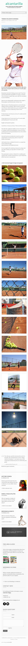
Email (13, 617)
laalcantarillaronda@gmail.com (13, 600)
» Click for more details (6, 505)
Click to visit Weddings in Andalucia (12, 581)
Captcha (10, 628)
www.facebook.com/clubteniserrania (9, 145)
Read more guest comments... (8, 466)
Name (13, 614)
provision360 (9, 642)
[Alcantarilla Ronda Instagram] (4, 605)
